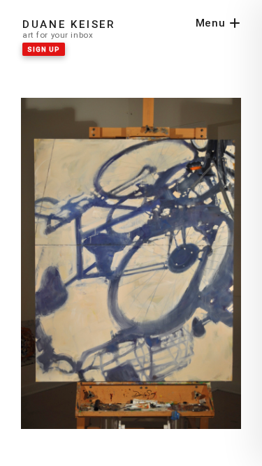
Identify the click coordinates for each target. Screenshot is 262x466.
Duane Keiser (69, 24)
